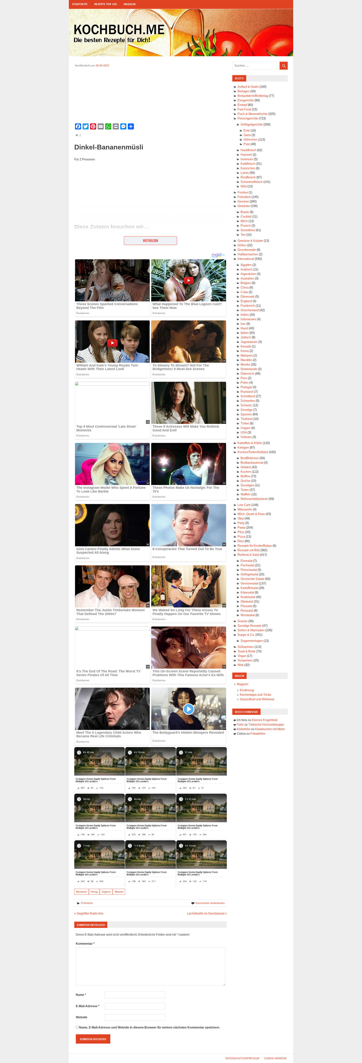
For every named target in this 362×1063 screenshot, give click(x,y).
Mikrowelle (245, 509)
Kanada (246, 346)
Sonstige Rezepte (250, 625)
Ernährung (247, 690)
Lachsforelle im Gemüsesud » (207, 913)
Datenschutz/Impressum (242, 1058)
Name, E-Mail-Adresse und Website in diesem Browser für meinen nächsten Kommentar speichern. (149, 1027)
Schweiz (246, 405)
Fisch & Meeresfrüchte (253, 113)
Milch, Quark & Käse (251, 514)
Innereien (247, 159)
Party (241, 523)
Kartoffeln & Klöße (250, 443)
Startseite (79, 4)
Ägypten (246, 264)
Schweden (248, 400)
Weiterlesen (150, 240)
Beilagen (244, 91)
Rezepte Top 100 (105, 4)
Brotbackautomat (252, 462)
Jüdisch (246, 337)
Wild (244, 186)
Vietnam (246, 437)
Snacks (243, 621)
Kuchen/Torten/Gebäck (253, 452)
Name (81, 994)
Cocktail (246, 216)
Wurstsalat (248, 615)
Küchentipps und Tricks (255, 694)
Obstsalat (247, 601)
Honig (94, 891)
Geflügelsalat (249, 574)
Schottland (248, 396)
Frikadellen (257, 733)
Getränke (244, 206)
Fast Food (244, 109)
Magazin (130, 4)
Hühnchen (251, 139)
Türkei (245, 423)
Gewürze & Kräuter (250, 240)
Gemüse (243, 201)
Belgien (246, 283)
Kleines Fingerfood (264, 720)
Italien (245, 332)
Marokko (246, 360)
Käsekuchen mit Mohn (270, 729)
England (246, 301)
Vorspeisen (245, 660)
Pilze (241, 532)
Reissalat (247, 610)
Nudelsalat (248, 597)
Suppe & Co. (246, 634)
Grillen (242, 245)
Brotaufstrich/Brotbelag (253, 95)
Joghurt (106, 891)
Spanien (246, 414)
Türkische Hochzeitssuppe (266, 724)
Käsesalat (247, 592)
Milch (244, 221)
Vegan (242, 655)
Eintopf (242, 104)
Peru (244, 378)
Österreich (247, 373)
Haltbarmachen (248, 254)
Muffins (245, 476)
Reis (241, 541)
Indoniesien (248, 319)
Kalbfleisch (248, 163)
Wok (241, 665)
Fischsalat (247, 565)
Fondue (243, 192)
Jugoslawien (249, 341)
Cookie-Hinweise (275, 1058)
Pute (247, 144)
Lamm (245, 172)
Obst (241, 518)
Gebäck (246, 467)
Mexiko (245, 364)
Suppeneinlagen (252, 640)
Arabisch (246, 269)
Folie (240, 724)
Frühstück (87, 902)
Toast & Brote (246, 651)
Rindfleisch (248, 177)
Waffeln (246, 494)
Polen (244, 382)
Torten (245, 489)
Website (81, 1017)
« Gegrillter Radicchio (88, 913)
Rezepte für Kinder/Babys (255, 545)
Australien (247, 278)
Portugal (246, 387)
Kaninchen (248, 168)
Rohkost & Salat (248, 554)
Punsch (246, 225)
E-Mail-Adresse (87, 1006)
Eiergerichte (246, 100)
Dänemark (248, 296)
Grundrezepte (247, 249)
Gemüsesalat (249, 583)
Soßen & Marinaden (251, 630)
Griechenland (250, 310)
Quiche (245, 480)
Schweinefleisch (252, 181)
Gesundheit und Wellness (257, 699)
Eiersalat (246, 560)
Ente (247, 130)
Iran (243, 323)
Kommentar (85, 943)
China (245, 287)
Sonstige (246, 409)
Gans (247, 135)
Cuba (244, 292)
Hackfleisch (248, 150)
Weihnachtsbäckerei (254, 498)
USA (244, 432)
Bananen (81, 891)
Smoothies (248, 230)
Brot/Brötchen (250, 458)
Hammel (246, 154)
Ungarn (246, 428)
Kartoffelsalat (249, 588)
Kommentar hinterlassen (210, 902)
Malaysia (247, 355)
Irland (244, 328)
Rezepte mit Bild (249, 550)
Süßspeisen (246, 646)
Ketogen (243, 447)
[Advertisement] (150, 94)
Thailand (246, 418)
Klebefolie (243, 729)
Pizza (241, 536)
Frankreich (248, 305)
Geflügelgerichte (252, 124)
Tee (243, 234)
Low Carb (244, 504)
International (246, 258)
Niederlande (249, 369)
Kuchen (246, 471)
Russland (247, 391)
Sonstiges (247, 485)
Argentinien (248, 274)
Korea (245, 351)
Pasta (241, 527)
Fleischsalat (249, 569)
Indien (245, 314)
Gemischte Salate (252, 578)
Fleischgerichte (248, 118)
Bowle (245, 212)
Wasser (119, 891)
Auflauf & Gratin (248, 86)
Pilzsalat (246, 606)
